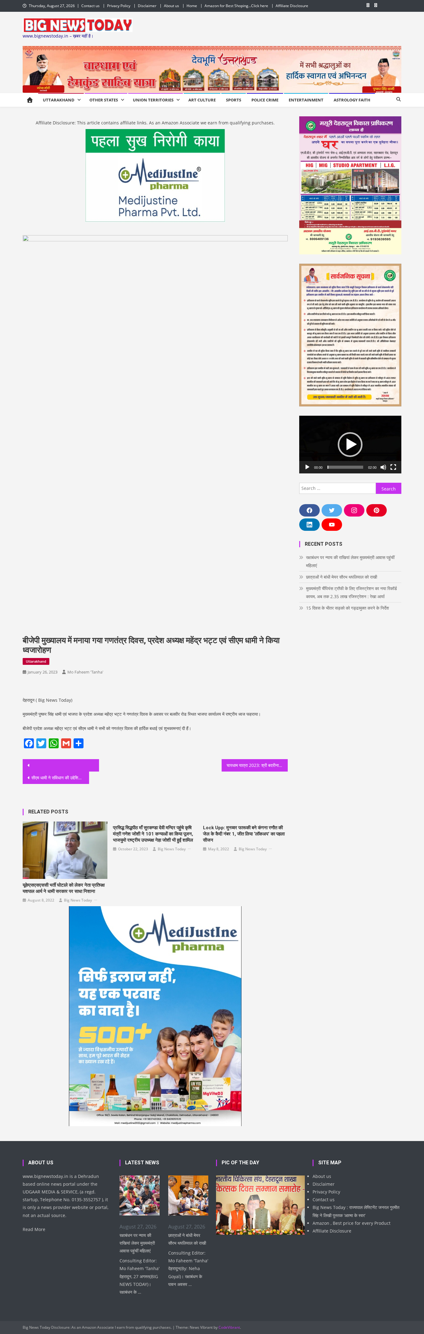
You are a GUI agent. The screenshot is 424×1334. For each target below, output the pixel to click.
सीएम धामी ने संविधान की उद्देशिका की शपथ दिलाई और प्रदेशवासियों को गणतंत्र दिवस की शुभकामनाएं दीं (60, 778)
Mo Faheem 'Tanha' (85, 672)
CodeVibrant (229, 1327)
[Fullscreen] (393, 467)
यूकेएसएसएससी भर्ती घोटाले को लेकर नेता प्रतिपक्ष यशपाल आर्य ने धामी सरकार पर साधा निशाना (64, 888)
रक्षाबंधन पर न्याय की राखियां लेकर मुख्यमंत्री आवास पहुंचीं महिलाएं (350, 561)
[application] (350, 444)
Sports (233, 100)
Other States (103, 100)
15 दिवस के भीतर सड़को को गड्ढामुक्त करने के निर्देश (347, 608)
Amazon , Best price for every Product (351, 1223)
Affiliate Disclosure (292, 5)
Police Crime (264, 100)
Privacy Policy (118, 5)
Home (192, 5)
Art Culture (202, 100)
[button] (350, 444)
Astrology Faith (352, 100)
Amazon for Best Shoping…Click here (236, 5)
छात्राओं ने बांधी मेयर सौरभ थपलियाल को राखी (341, 577)
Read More (34, 1229)
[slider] (345, 467)
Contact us (90, 5)
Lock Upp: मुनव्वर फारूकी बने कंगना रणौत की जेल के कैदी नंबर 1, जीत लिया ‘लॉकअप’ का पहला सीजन (244, 834)
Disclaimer (147, 5)
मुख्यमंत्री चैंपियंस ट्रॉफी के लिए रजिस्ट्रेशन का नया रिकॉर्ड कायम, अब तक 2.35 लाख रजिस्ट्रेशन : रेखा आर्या (351, 592)
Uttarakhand (58, 100)
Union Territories (153, 100)
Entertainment (306, 100)
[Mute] (383, 467)
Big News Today (78, 900)
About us (171, 5)
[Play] (307, 467)
